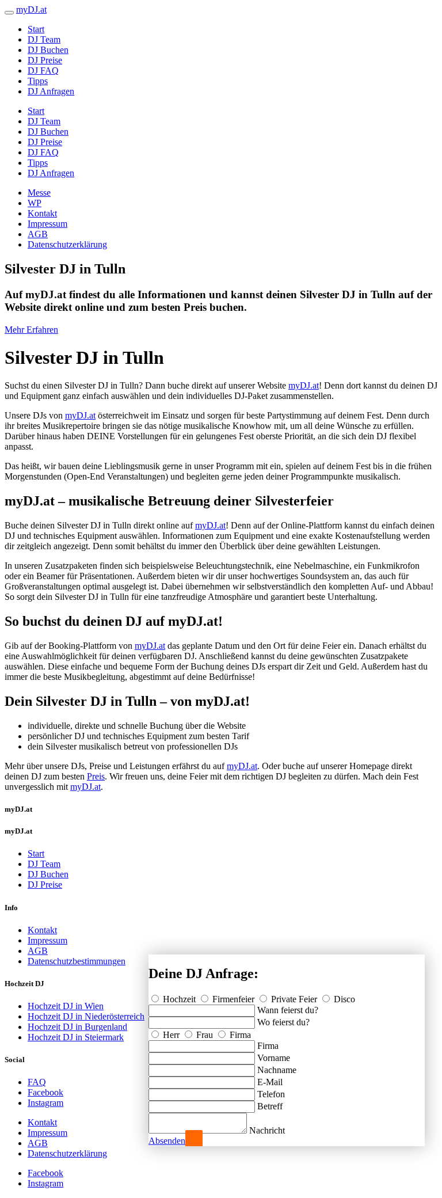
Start (36, 29)
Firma (239, 1035)
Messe (39, 192)
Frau (204, 1035)
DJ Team (44, 39)
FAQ (37, 1082)
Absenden (166, 1141)
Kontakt (42, 213)
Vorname (273, 1058)
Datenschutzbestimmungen (76, 961)
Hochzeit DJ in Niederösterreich (86, 1016)
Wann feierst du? (287, 1010)
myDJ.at (303, 385)
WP (34, 203)
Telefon (271, 1094)
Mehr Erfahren (31, 329)
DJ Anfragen (51, 91)
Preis (96, 776)
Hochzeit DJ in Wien (66, 1006)
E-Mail (270, 1082)
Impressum (47, 224)
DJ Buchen (48, 50)
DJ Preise (45, 60)
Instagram (45, 1103)
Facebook (45, 1092)
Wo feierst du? (283, 1022)
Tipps (38, 81)
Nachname (276, 1070)
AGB (38, 234)
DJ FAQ (43, 70)
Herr (171, 1035)
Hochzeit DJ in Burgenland (77, 1027)
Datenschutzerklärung (67, 244)
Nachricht (267, 1130)
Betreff (270, 1106)
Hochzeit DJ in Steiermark (76, 1037)
